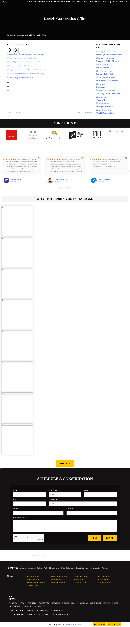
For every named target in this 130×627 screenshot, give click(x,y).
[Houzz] (78, 555)
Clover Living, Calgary (84, 112)
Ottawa (23, 603)
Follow (65, 463)
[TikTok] (73, 555)
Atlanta (106, 603)
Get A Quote (114, 624)
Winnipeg (32, 603)
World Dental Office (105, 113)
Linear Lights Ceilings (81, 576)
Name (15, 490)
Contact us (31, 568)
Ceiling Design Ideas (67, 568)
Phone (15, 499)
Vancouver (43, 603)
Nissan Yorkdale (103, 67)
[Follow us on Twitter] (56, 555)
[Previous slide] (10, 50)
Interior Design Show (15, 112)
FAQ (45, 568)
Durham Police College (106, 74)
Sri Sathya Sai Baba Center (108, 93)
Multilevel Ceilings (57, 579)
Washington (15, 606)
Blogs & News (54, 568)
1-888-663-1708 (32, 610)
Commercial (22, 35)
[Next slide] (15, 50)
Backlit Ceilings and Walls (59, 576)
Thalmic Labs (102, 100)
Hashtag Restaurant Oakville (109, 54)
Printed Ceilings (79, 579)
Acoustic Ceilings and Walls (36, 582)
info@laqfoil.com (59, 610)
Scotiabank (101, 87)
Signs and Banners (33, 585)
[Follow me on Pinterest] (94, 555)
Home (9, 35)
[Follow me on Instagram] (89, 555)
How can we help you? (20, 518)
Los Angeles (95, 603)
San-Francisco (29, 606)
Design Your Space (82, 568)
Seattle (41, 606)
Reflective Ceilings (33, 576)
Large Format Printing (104, 582)
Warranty (105, 568)
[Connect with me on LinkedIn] (62, 555)
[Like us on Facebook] (51, 555)
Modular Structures (33, 579)
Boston (115, 603)
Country (16, 508)
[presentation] (63, 142)
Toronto (13, 603)
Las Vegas (83, 603)
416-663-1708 (44, 610)
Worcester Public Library (107, 61)
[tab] (8, 82)
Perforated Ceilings (104, 579)
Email (86, 490)
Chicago (65, 603)
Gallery (14, 35)
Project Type (53, 490)
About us (23, 568)
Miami (73, 603)
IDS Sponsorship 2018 (105, 106)
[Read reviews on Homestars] (67, 555)
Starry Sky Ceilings (104, 576)
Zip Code (70, 508)
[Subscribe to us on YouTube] (84, 555)
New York (55, 603)
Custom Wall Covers (80, 582)
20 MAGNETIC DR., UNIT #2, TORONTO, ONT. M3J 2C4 (47, 614)
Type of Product (54, 499)
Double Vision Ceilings (58, 582)
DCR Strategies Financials (107, 80)
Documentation (95, 568)
